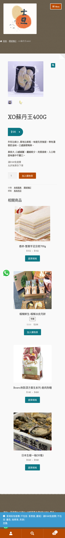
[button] (53, 65)
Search (32, 533)
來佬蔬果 (17, 188)
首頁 (5, 41)
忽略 (5, 523)
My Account (11, 533)
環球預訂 (12, 41)
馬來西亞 (17, 191)
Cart (49, 531)
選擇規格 (32, 258)
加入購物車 (27, 175)
